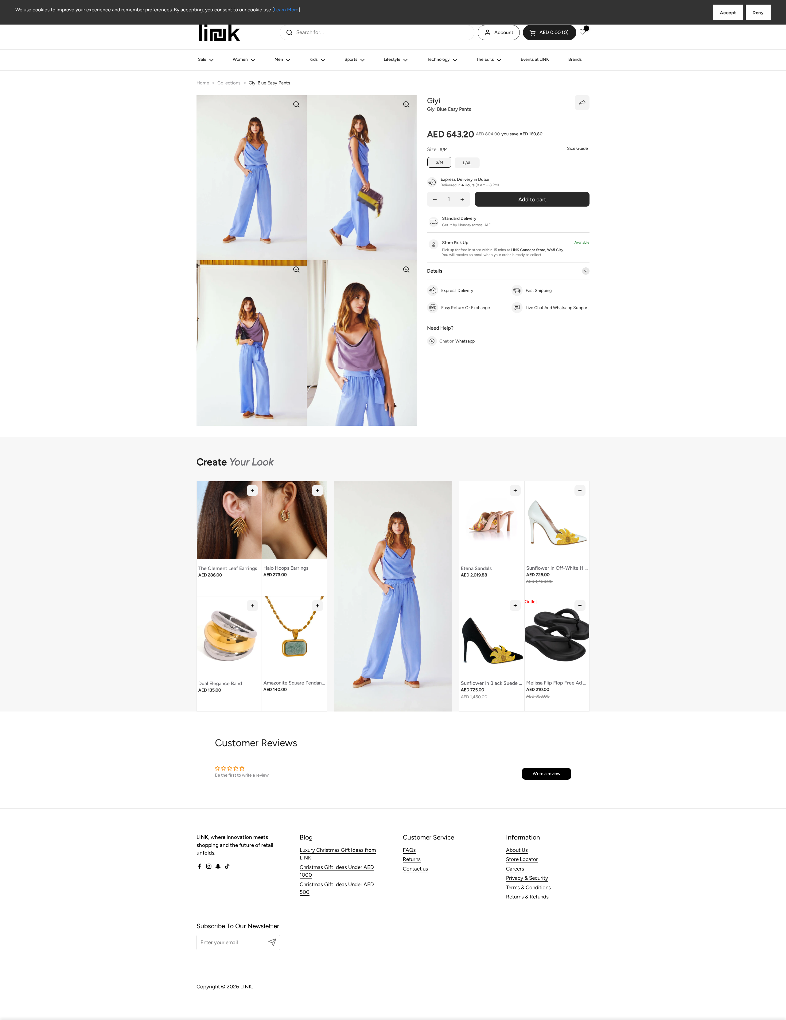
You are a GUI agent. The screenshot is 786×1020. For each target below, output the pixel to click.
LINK (246, 986)
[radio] (439, 162)
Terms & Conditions (528, 887)
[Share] (582, 102)
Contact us (415, 869)
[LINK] (219, 32)
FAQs (409, 850)
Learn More (286, 10)
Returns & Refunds (527, 897)
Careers (515, 869)
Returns (412, 859)
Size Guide (577, 148)
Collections (228, 83)
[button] (549, 32)
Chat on (457, 341)
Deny (758, 12)
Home (202, 83)
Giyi (433, 100)
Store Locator (522, 859)
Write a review (546, 773)
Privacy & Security (527, 878)
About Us (517, 850)
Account (503, 32)
